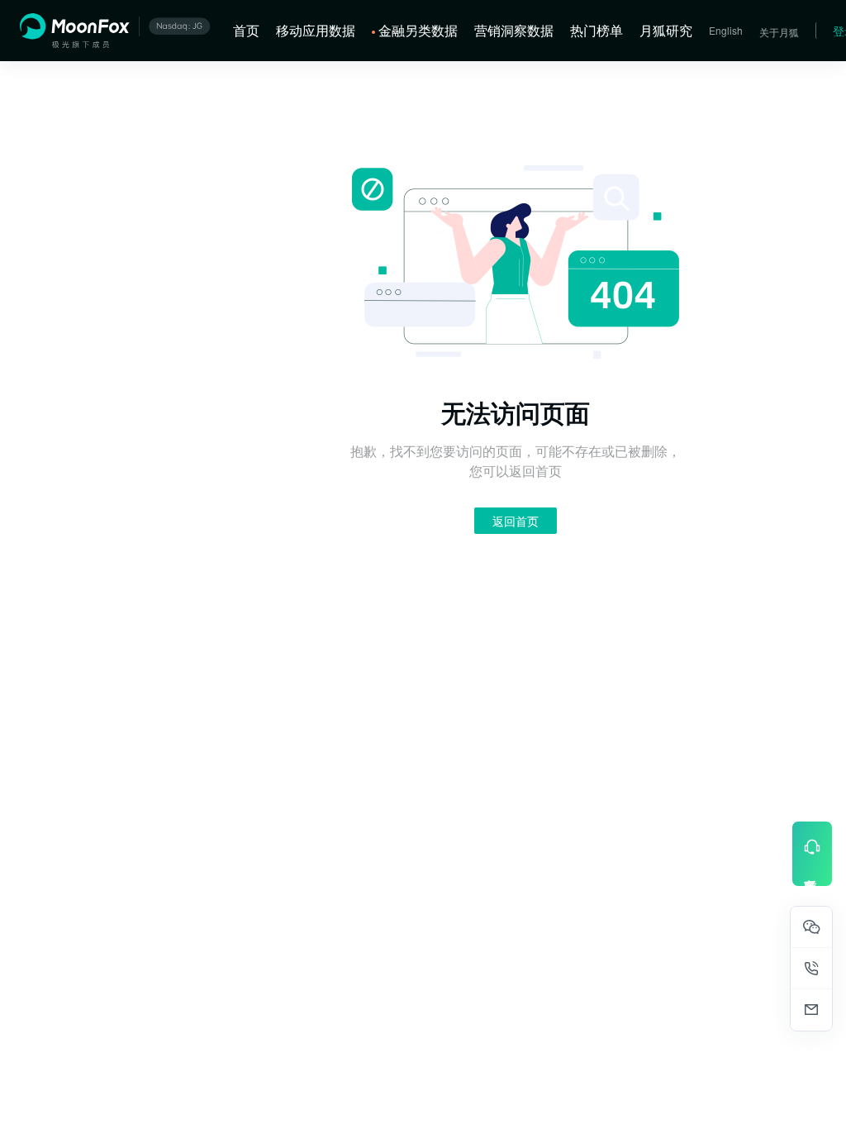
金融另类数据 (418, 30)
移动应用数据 (315, 30)
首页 (246, 30)
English (726, 30)
